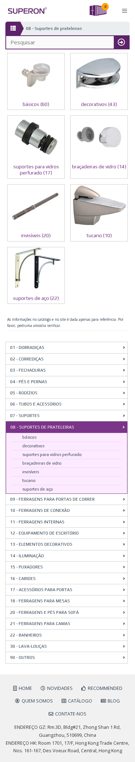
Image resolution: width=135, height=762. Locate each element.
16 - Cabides (23, 578)
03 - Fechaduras (28, 370)
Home (25, 688)
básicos (29, 437)
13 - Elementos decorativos (41, 544)
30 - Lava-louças (28, 646)
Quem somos (37, 700)
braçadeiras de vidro (42, 463)
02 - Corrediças (27, 359)
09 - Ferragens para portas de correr (52, 499)
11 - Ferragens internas (37, 521)
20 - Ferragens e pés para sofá (44, 612)
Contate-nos (70, 713)
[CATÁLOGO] (12, 28)
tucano (29, 480)
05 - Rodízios (23, 392)
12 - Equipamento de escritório (44, 533)
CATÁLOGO (80, 700)
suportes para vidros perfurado (52, 454)
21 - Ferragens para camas (40, 623)
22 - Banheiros (26, 635)
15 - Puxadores (26, 567)
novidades (60, 688)
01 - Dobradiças (27, 347)
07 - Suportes (25, 415)
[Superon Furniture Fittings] (25, 11)
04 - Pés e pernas (28, 381)
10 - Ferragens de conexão (40, 510)
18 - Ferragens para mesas (40, 600)
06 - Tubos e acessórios (36, 404)
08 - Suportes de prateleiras (42, 427)
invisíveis (30, 472)
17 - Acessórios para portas (41, 589)
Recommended (105, 688)
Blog (114, 700)
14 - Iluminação (27, 555)
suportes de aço (37, 489)
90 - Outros (22, 657)
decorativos (33, 446)
